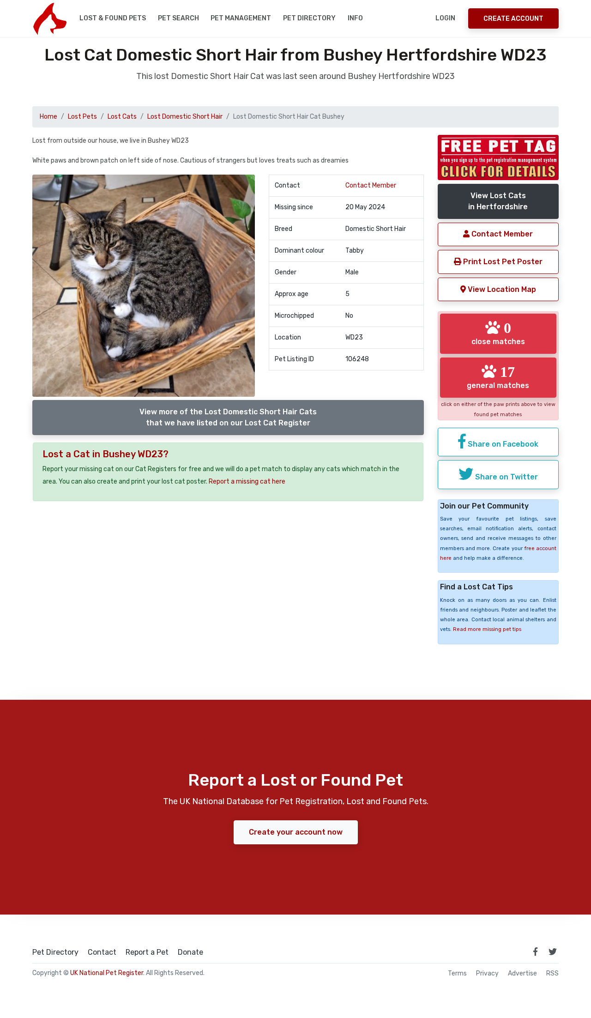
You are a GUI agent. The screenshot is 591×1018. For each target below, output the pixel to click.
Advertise (522, 973)
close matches (498, 333)
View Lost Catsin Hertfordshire (498, 201)
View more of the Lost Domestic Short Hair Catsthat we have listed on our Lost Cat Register (228, 417)
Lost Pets (82, 117)
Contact (102, 952)
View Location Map (501, 289)
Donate (190, 952)
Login (445, 18)
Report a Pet (147, 952)
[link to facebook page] (535, 951)
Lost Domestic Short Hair (185, 117)
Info (355, 18)
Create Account (513, 19)
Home (48, 117)
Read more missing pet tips (487, 629)
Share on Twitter (505, 477)
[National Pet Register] (49, 18)
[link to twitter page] (553, 951)
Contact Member (370, 185)
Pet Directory (309, 18)
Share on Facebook (502, 444)
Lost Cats (122, 117)
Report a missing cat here (247, 481)
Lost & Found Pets (112, 18)
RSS (552, 973)
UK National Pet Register (106, 973)
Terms (457, 973)
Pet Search (178, 18)
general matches (498, 377)
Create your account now (296, 832)
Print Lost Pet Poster (502, 261)
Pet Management (241, 18)
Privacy (487, 973)
